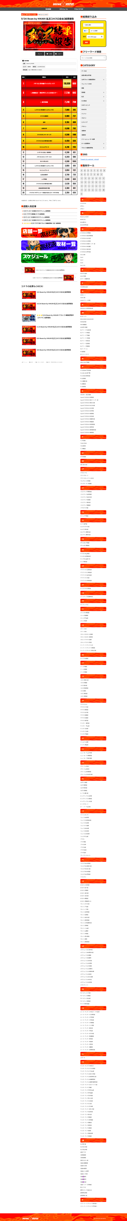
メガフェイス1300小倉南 (86, 977)
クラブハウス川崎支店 (86, 572)
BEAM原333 (83, 222)
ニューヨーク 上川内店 (86, 753)
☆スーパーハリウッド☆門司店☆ (88, 1206)
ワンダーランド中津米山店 (87, 1090)
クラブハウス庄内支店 (86, 575)
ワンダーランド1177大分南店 (87, 1068)
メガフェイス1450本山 (86, 979)
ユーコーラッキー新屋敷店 (87, 1036)
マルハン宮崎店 (84, 925)
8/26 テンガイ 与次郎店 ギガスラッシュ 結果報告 (36, 220)
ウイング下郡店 (84, 516)
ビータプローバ (84, 804)
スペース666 (83, 631)
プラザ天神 (83, 844)
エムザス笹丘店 (84, 529)
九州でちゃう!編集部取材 (88, 79)
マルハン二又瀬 (84, 909)
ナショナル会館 (84, 742)
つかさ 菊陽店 (83, 696)
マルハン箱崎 (83, 939)
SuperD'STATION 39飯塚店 (87, 432)
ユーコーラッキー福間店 (86, 1047)
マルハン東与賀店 (84, 936)
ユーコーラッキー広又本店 (87, 1033)
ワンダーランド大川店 (86, 1103)
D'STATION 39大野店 (85, 241)
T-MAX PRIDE (83, 443)
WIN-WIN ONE (83, 464)
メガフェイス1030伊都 (86, 963)
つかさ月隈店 (83, 682)
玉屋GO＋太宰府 (84, 1171)
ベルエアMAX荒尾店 (85, 874)
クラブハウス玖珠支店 (86, 580)
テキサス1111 (83, 704)
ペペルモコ (83, 877)
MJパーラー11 (84, 349)
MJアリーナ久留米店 (85, 330)
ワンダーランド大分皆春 (86, 1101)
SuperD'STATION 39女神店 (87, 411)
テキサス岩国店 (84, 715)
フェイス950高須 (84, 831)
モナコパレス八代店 (85, 993)
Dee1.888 (82, 254)
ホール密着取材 (85, 143)
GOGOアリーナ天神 (85, 300)
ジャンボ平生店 (84, 618)
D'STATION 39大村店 (85, 238)
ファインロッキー (84, 815)
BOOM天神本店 (84, 225)
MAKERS (84, 109)
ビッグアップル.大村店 (86, 801)
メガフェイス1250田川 (86, 974)
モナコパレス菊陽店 (85, 1001)
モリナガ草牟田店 (84, 1004)
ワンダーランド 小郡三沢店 (87, 1109)
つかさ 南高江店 (84, 680)
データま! (84, 71)
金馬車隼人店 (83, 1195)
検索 (86, 42)
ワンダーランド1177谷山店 (87, 1071)
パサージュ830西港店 (85, 771)
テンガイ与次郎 (84, 728)
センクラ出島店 (84, 658)
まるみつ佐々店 (84, 887)
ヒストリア (84, 122)
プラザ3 (82, 839)
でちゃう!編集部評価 (87, 148)
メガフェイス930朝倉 (85, 955)
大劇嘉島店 (83, 1155)
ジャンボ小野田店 (84, 612)
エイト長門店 (83, 524)
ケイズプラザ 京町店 (85, 588)
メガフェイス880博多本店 (86, 952)
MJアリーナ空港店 (85, 343)
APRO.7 (82, 209)
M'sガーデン (83, 316)
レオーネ (82, 1057)
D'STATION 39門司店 (85, 252)
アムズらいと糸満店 (85, 481)
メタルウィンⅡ (84, 985)
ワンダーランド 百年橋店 (86, 1120)
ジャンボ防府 (83, 621)
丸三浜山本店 (83, 1149)
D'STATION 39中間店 (85, 233)
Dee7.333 (82, 265)
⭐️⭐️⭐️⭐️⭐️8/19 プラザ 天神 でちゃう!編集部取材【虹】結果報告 (42, 223)
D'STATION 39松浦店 (85, 246)
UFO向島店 (83, 456)
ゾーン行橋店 (83, 672)
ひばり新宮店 (83, 788)
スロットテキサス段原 (86, 639)
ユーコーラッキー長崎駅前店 (87, 1049)
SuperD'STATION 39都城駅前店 (88, 430)
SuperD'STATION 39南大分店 (87, 403)
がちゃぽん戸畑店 (84, 543)
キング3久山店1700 (85, 559)
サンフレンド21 (84, 604)
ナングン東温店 (84, 745)
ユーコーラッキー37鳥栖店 (87, 1022)
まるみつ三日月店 (84, 885)
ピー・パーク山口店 (85, 806)
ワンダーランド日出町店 (86, 1111)
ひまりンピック (85, 105)
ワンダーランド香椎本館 (86, 1133)
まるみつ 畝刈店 (84, 893)
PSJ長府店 (83, 386)
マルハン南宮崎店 (84, 920)
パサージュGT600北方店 (86, 774)
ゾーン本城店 (83, 669)
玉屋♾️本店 (83, 1182)
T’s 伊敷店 (83, 448)
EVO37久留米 (83, 273)
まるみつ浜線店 (84, 890)
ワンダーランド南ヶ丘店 (86, 1098)
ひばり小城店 (83, 782)
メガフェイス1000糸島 (86, 960)
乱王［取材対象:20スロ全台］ (30, 14)
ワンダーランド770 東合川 (87, 1066)
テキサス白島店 (84, 718)
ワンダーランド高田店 (86, 1136)
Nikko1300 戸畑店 (84, 362)
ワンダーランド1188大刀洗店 (87, 1074)
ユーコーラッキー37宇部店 (87, 1017)
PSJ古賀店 (83, 378)
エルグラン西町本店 (85, 534)
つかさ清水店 (83, 685)
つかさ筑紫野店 (84, 688)
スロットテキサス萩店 (86, 642)
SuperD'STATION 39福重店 (87, 421)
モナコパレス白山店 (85, 998)
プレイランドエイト (85, 855)
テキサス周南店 (84, 709)
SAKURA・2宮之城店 (85, 394)
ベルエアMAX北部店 (85, 863)
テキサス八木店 (84, 707)
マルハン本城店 (84, 933)
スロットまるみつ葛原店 (86, 637)
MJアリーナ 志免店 (85, 338)
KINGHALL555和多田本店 (86, 308)
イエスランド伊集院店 (86, 491)
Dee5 (81, 262)
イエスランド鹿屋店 (85, 505)
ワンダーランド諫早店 (86, 1125)
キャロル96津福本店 (85, 556)
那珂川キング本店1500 (86, 1190)
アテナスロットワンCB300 (87, 478)
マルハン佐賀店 (84, 914)
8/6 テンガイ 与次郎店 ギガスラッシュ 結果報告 (36, 217)
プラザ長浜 (83, 852)
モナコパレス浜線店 (85, 995)
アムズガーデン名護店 (85, 483)
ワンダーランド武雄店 (86, 1117)
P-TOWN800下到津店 (85, 370)
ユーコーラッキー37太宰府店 (87, 1014)
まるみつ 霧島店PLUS (85, 901)
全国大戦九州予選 (86, 75)
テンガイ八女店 (84, 731)
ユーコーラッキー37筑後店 (87, 1020)
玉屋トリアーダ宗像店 (85, 1184)
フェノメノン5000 (86, 84)
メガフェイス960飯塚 (85, 958)
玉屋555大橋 (83, 1165)
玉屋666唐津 (83, 1168)
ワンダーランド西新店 (86, 1122)
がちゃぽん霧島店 (84, 545)
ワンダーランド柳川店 (86, 1114)
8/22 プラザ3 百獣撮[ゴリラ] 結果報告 (33, 214)
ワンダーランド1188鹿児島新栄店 (88, 1082)
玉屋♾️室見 (83, 1176)
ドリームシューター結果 (88, 139)
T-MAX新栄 (83, 446)
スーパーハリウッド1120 (86, 645)
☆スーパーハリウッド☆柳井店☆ (88, 1203)
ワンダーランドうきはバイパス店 (88, 1084)
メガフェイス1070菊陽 (86, 966)
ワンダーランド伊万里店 (86, 1093)
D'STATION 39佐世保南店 (86, 235)
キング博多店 (83, 561)
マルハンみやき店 (84, 904)
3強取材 (83, 131)
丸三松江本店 (83, 1147)
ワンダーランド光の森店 (86, 1095)
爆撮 (82, 88)
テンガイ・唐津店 (84, 723)
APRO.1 (82, 206)
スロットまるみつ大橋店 (86, 634)
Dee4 (81, 260)
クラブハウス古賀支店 (86, 569)
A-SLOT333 (83, 203)
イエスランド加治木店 (86, 497)
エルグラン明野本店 (85, 532)
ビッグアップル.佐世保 (86, 796)
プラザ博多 (83, 842)
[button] (58, 54)
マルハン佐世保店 (84, 912)
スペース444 (83, 629)
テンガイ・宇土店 (84, 726)
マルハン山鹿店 (84, 931)
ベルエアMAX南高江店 (85, 866)
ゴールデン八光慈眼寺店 (86, 596)
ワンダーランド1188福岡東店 (87, 1079)
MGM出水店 (83, 322)
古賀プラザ (83, 1152)
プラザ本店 (83, 847)
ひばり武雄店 (83, 790)
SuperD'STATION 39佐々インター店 (89, 400)
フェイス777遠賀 (84, 825)
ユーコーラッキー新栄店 (86, 1039)
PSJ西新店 (83, 384)
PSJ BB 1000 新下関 (85, 373)
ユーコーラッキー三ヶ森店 (87, 1025)
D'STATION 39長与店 (85, 249)
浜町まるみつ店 (84, 1160)
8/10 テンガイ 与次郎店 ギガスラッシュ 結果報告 (36, 211)
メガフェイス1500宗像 (86, 982)
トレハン (83, 113)
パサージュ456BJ (84, 766)
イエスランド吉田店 (85, 500)
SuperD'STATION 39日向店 (87, 416)
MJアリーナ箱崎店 (85, 346)
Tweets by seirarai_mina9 (89, 159)
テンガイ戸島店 (84, 734)
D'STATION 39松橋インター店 (87, 244)
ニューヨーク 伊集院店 (86, 755)
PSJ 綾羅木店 (83, 381)
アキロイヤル (83, 473)
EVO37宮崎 (83, 276)
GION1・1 (82, 295)
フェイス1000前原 (85, 834)
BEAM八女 (82, 219)
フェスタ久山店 (84, 836)
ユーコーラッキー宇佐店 (86, 1031)
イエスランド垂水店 (85, 502)
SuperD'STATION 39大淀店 (87, 408)
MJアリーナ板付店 (85, 341)
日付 (84, 36)
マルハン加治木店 (84, 917)
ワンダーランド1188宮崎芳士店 (88, 1076)
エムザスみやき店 (84, 526)
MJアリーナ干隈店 (85, 335)
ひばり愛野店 (83, 785)
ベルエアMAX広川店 (85, 869)
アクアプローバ (84, 475)
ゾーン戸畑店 (83, 666)
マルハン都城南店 (84, 942)
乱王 (82, 96)
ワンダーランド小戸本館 (86, 1106)
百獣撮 (83, 92)
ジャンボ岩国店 (84, 615)
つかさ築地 (83, 691)
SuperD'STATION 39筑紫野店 (87, 424)
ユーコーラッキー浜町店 (86, 1044)
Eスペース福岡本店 (85, 279)
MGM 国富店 (83, 324)
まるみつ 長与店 (84, 896)
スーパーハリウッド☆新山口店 (88, 650)
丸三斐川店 (83, 1144)
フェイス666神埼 (84, 817)
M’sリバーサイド (84, 354)
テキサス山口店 (84, 712)
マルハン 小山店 (84, 928)
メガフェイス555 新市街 (86, 950)
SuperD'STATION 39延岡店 (87, 413)
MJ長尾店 (82, 351)
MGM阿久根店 (83, 327)
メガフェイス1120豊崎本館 (87, 971)
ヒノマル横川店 (84, 793)
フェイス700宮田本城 (85, 820)
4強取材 (83, 135)
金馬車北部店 (83, 1193)
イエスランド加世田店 (86, 494)
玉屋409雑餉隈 (84, 1163)
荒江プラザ (83, 1187)
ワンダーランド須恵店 (86, 1128)
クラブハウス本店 (84, 578)
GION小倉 (82, 297)
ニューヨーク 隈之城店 (86, 758)
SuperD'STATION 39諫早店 (87, 427)
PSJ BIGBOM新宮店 (85, 376)
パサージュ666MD (84, 769)
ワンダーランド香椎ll (85, 1130)
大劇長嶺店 (83, 1157)
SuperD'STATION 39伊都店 (87, 397)
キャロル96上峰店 (84, 553)
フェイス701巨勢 (84, 823)
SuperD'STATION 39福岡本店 (87, 419)
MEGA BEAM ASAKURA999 (86, 319)
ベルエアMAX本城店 (85, 871)
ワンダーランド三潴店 (86, 1087)
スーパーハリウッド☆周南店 (87, 648)
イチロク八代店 (84, 508)
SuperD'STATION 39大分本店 (87, 405)
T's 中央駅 (83, 440)
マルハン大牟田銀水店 (86, 923)
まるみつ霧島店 (84, 898)
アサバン (83, 126)
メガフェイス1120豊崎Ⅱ (86, 968)
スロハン (83, 118)
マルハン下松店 (84, 906)
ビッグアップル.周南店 (86, 798)
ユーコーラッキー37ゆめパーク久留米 (90, 1012)
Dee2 (81, 257)
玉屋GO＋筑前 (84, 1174)
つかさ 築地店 (83, 693)
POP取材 (84, 101)
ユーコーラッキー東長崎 (86, 1041)
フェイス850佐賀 (84, 828)
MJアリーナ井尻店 (85, 332)
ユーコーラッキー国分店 (86, 1028)
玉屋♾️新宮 (83, 1179)
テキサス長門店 (84, 720)
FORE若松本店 (84, 287)
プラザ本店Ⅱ (83, 850)
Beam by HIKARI (44, 14)
